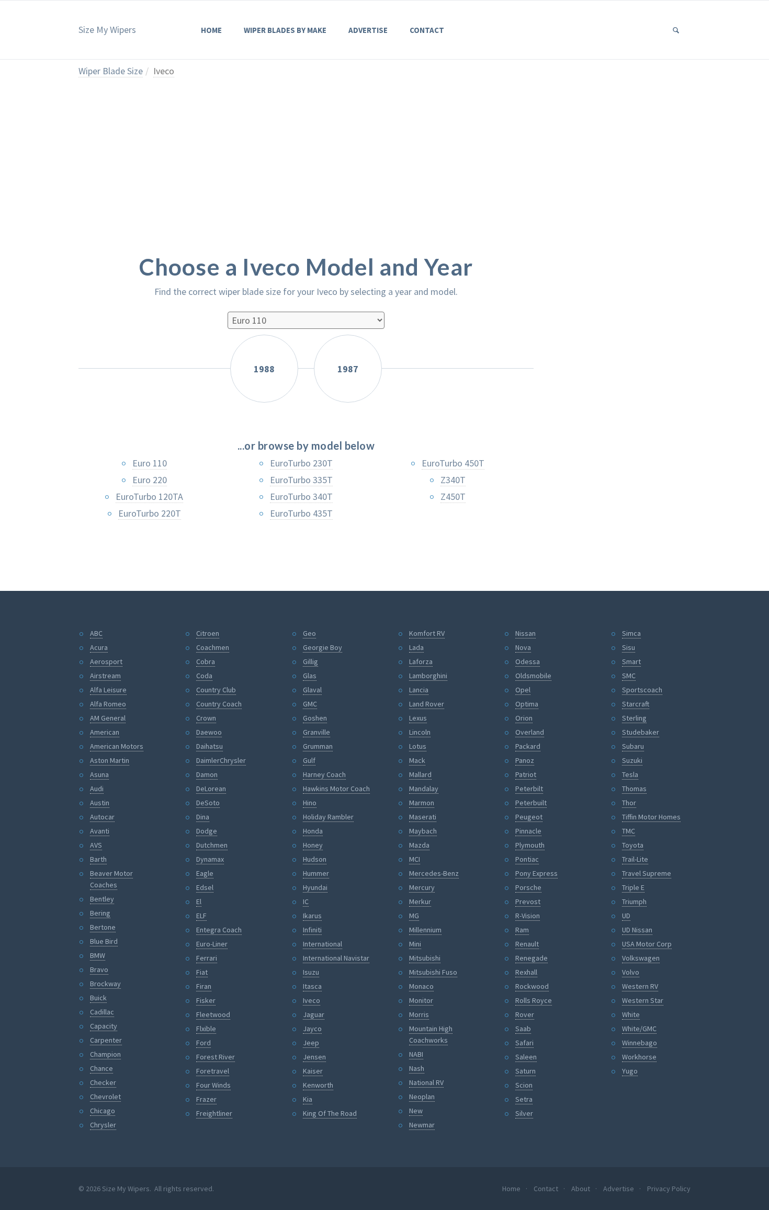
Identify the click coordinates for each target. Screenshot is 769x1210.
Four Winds (213, 1085)
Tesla (630, 774)
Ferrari (206, 958)
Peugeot (528, 816)
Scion (524, 1085)
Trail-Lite (635, 859)
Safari (524, 1042)
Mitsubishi (424, 958)
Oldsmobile (533, 675)
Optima (526, 704)
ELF (201, 915)
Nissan (525, 633)
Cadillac (102, 1012)
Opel (522, 689)
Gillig (310, 661)
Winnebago (639, 1042)
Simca (631, 633)
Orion (524, 718)
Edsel (204, 887)
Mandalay (423, 788)
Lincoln (420, 732)
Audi (97, 788)
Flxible (206, 1028)
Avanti (99, 831)
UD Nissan (637, 929)
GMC (310, 704)
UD (626, 915)
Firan (203, 986)
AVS (96, 845)
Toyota (632, 845)
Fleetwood (213, 1014)
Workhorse (639, 1056)
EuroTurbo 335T (301, 480)
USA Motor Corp (647, 944)
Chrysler (103, 1124)
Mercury (422, 887)
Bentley (102, 899)
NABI (416, 1054)
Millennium (425, 929)
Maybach (423, 831)
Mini (415, 944)
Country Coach (219, 704)
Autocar (102, 816)
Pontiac (527, 859)
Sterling (634, 718)
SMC (629, 675)
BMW (97, 955)
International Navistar (336, 958)
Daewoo (209, 732)
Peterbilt (529, 788)
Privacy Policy (669, 1188)
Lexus (418, 718)
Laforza (421, 661)
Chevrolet (105, 1096)
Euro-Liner (212, 944)
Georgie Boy (322, 647)
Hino (309, 802)
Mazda (419, 845)
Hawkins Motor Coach (336, 788)
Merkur (420, 901)
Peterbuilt (531, 802)
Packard (527, 746)
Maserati (422, 816)
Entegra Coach (219, 929)
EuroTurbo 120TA (149, 496)
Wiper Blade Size (110, 71)
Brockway (105, 983)
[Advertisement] (306, 173)
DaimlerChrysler (221, 760)
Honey (313, 845)
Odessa (527, 661)
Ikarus (312, 915)
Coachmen (212, 647)
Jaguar (313, 1014)
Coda (204, 675)
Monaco (421, 986)
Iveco (163, 71)
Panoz (524, 760)
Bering (100, 913)
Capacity (103, 1026)
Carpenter (106, 1040)
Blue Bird (104, 941)
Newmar (422, 1124)
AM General (108, 718)
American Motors (116, 746)
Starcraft (635, 704)
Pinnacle (528, 831)
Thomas (634, 788)
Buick (98, 997)
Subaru (633, 746)
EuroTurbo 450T (453, 463)
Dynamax (210, 859)
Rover (524, 1014)
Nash (416, 1068)
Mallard (420, 774)
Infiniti (312, 929)
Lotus (417, 746)
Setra (524, 1099)
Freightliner (214, 1113)
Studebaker (640, 732)
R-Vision (527, 915)
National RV (426, 1082)
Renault (527, 944)
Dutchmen (212, 845)
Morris (419, 1014)
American (104, 732)
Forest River (215, 1056)
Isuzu (311, 972)
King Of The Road (330, 1113)
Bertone (103, 927)
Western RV (640, 986)
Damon (207, 774)
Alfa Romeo (108, 704)
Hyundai (315, 887)
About (580, 1188)
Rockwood (532, 986)
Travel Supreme (646, 873)
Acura (99, 647)
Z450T (453, 496)
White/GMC (639, 1028)
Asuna (99, 774)
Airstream (105, 675)
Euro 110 (149, 463)
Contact (427, 30)
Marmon (421, 802)
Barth (98, 859)
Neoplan (422, 1096)
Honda (313, 831)
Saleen (526, 1056)
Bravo (99, 969)
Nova (523, 647)
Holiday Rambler (328, 816)
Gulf (309, 760)
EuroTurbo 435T (301, 513)
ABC (96, 633)
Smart (631, 661)
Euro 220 (149, 480)
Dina (202, 816)
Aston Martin (109, 760)
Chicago (102, 1110)
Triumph (634, 901)
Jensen (314, 1056)
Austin (99, 802)
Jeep (311, 1042)
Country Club (216, 689)
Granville (316, 732)
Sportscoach (642, 689)
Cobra (205, 661)
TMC (628, 831)
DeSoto (208, 802)
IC (306, 901)
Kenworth (318, 1085)
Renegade (531, 958)
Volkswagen (641, 958)
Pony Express (536, 873)
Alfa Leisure (108, 689)
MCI (414, 859)
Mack (417, 760)
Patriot (525, 774)
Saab (523, 1028)
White (631, 1014)
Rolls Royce (533, 1000)
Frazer (206, 1099)
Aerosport (106, 661)
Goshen (315, 718)
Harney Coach (324, 774)
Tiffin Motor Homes (651, 816)
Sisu (628, 647)
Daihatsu (209, 746)
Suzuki (632, 760)
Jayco (312, 1028)
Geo (309, 633)
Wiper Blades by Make (285, 30)
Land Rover (426, 704)
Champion (105, 1054)
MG (414, 915)
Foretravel (212, 1071)
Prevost (527, 901)
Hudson (314, 859)
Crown (206, 718)
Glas (309, 675)
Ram (522, 929)
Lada (416, 647)
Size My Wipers (107, 30)
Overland (529, 732)
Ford (203, 1042)
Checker (103, 1082)
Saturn (525, 1071)
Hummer (316, 873)
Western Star (642, 1000)
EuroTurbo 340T (301, 496)
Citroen (207, 633)
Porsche (528, 887)
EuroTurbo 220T (149, 513)
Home (211, 30)
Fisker (206, 1000)
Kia (307, 1099)
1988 (264, 369)
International (322, 944)
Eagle (204, 873)
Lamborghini (428, 675)
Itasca (312, 986)
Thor (629, 802)
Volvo (630, 972)
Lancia (418, 689)
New (416, 1110)
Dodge (206, 831)
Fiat (202, 972)
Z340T (453, 480)
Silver (524, 1113)
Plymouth (530, 845)
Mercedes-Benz (434, 873)
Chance (101, 1068)
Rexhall (526, 972)
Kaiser (313, 1071)
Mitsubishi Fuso (433, 972)
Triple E (633, 887)
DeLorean (211, 788)
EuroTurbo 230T (301, 463)
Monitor (421, 1000)
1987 (347, 369)
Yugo (630, 1071)
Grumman (318, 746)
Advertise (368, 30)
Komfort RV (427, 633)
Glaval (312, 689)
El (198, 901)
